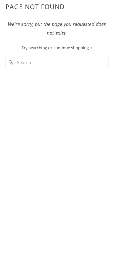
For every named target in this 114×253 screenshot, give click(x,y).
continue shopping (71, 47)
